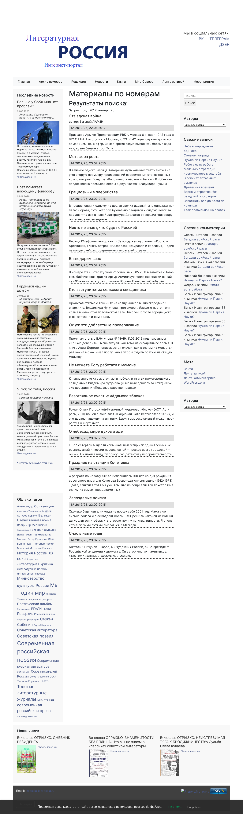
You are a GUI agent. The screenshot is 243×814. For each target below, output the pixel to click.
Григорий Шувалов (43, 529)
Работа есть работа (198, 164)
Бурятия (32, 515)
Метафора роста (84, 156)
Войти (188, 369)
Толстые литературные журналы (32, 693)
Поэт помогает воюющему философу (35, 189)
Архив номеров (50, 81)
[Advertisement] (30, 12)
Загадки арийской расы (202, 239)
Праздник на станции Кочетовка (99, 462)
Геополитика (23, 530)
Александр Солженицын (35, 506)
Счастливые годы (85, 533)
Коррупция (32, 559)
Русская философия (28, 619)
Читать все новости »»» (35, 463)
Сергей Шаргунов (42, 625)
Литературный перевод (31, 573)
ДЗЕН (224, 44)
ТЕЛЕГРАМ (219, 39)
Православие (23, 609)
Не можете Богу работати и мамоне (102, 365)
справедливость (27, 716)
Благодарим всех (85, 258)
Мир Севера (144, 81)
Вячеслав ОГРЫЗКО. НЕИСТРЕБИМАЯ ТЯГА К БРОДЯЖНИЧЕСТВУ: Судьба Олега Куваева (192, 742)
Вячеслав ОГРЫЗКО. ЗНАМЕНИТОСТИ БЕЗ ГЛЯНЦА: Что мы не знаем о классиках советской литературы (121, 742)
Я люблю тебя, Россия (36, 389)
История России (41, 548)
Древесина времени (199, 187)
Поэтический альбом (35, 604)
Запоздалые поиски (87, 498)
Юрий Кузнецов (45, 700)
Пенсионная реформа (40, 599)
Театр (44, 681)
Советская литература (37, 630)
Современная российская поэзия (35, 651)
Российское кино (44, 614)
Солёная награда (196, 155)
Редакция (78, 81)
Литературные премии (32, 569)
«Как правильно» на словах (204, 210)
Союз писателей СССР (43, 676)
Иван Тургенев (35, 543)
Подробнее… (195, 807)
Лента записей (173, 81)
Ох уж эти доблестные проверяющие (104, 325)
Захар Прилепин (37, 539)
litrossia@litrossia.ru (40, 791)
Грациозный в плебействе (93, 192)
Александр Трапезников (29, 511)
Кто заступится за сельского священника (107, 289)
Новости (101, 81)
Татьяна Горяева (28, 681)
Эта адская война (85, 116)
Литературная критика (35, 564)
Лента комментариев (199, 378)
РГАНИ (47, 609)
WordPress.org (194, 382)
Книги (121, 81)
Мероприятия (203, 81)
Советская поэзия (35, 635)
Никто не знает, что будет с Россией (103, 227)
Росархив (25, 613)
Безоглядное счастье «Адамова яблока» (106, 396)
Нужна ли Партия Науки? (203, 160)
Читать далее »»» (26, 176)
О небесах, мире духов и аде (96, 431)
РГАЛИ (36, 609)
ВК (201, 39)
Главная (24, 81)
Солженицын (23, 672)
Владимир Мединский (32, 525)
